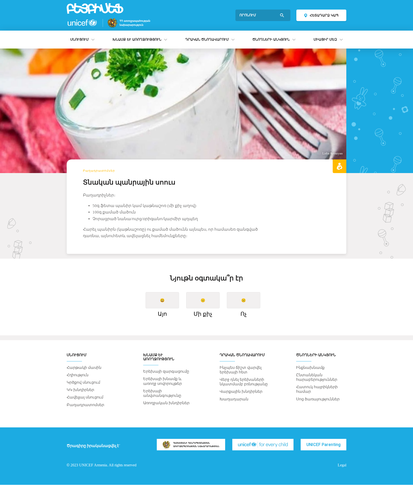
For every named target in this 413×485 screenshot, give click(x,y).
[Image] (191, 444)
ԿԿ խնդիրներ (80, 390)
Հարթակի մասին (84, 367)
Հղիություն (77, 375)
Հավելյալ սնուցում (85, 397)
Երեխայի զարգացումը (166, 371)
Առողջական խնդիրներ (166, 403)
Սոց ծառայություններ (318, 399)
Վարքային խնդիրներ (241, 391)
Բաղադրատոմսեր (99, 170)
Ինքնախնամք (310, 367)
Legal (342, 465)
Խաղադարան (234, 399)
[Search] (282, 15)
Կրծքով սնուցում (83, 382)
